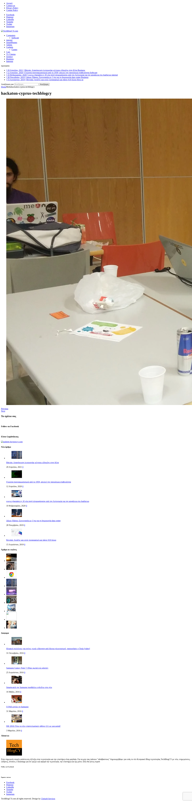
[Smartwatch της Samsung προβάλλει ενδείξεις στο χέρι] (16, 683)
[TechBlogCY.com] (9, 31)
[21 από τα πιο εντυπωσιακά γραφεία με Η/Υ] (11, 594)
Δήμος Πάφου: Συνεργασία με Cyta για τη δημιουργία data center (33, 521)
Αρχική (9, 3)
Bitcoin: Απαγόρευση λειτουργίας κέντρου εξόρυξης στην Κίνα (32, 462)
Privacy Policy (12, 8)
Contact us (10, 5)
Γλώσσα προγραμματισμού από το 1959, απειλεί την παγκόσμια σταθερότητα (38, 482)
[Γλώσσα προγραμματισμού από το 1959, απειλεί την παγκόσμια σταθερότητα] (16, 477)
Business (10, 59)
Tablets (9, 45)
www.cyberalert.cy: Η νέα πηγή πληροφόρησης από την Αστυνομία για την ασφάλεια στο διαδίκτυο (47, 501)
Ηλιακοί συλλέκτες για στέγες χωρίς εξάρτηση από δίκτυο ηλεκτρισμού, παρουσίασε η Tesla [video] (48, 648)
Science (9, 57)
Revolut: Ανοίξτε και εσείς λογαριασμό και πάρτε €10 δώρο (31, 540)
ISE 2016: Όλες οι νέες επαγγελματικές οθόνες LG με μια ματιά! (33, 726)
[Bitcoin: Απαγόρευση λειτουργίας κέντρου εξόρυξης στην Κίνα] (16, 458)
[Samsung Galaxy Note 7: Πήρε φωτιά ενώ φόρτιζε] (16, 663)
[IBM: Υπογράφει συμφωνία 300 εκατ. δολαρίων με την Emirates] (11, 603)
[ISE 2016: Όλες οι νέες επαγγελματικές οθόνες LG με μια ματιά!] (16, 722)
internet (9, 40)
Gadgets (9, 47)
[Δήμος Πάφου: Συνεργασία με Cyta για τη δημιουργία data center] (16, 516)
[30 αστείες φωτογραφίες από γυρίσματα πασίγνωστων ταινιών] (11, 628)
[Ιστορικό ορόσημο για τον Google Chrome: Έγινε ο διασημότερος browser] (11, 577)
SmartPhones (11, 42)
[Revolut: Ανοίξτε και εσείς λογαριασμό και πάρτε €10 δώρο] (16, 535)
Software (15, 38)
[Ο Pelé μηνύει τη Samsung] (16, 702)
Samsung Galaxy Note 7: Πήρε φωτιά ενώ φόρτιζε (27, 668)
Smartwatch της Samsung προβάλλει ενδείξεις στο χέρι (29, 687)
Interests (9, 61)
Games (14, 49)
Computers (10, 35)
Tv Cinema (11, 54)
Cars (8, 52)
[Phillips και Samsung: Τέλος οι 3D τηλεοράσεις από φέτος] (11, 611)
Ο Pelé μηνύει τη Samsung (17, 707)
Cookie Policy (12, 10)
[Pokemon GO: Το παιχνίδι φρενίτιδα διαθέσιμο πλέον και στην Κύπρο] (11, 619)
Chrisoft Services (48, 799)
